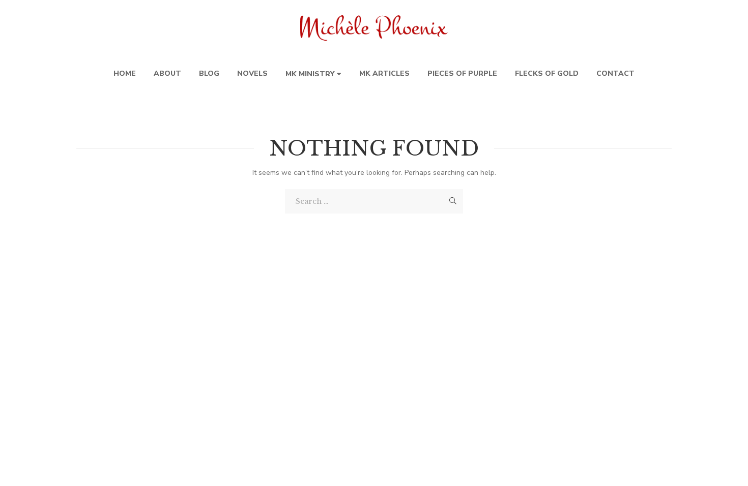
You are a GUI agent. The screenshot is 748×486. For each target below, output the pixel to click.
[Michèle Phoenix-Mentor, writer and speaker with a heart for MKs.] (373, 28)
